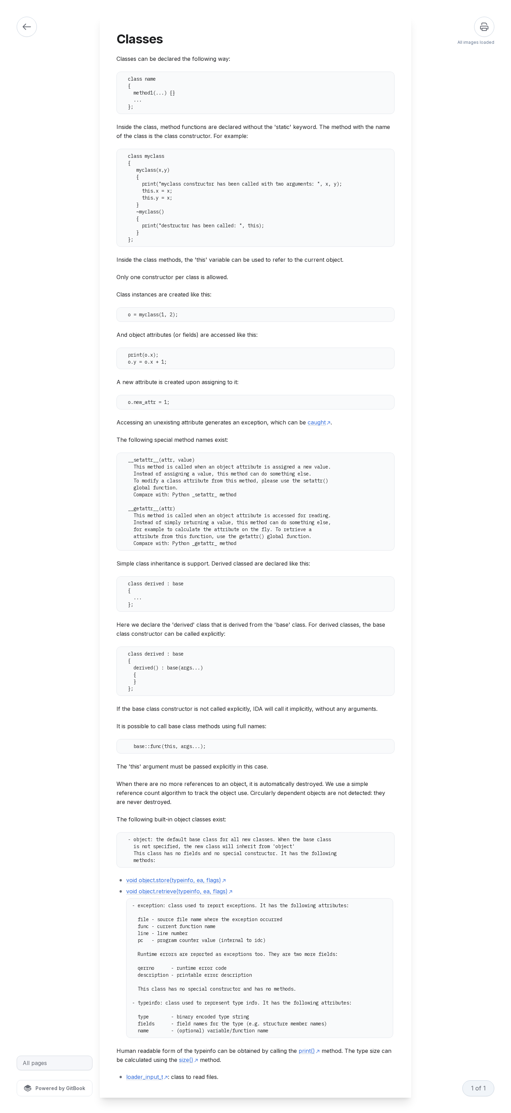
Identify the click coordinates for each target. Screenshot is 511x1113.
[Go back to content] (27, 27)
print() (307, 1050)
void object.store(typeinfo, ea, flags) (173, 880)
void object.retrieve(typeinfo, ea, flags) (177, 891)
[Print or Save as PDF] (484, 27)
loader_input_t (144, 1076)
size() (186, 1059)
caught (317, 422)
